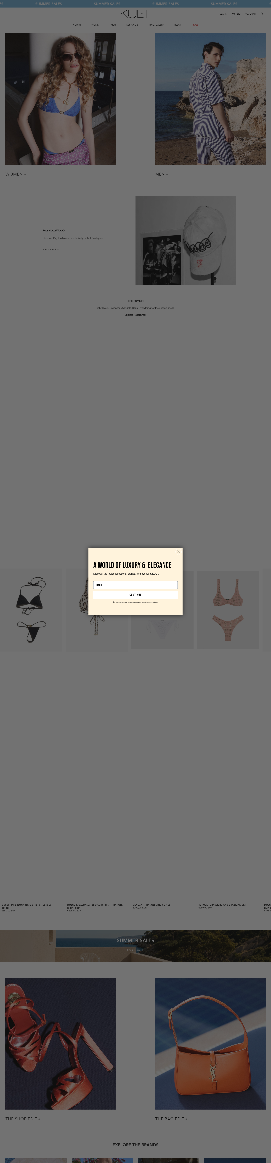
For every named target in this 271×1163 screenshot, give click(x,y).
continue (135, 595)
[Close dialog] (178, 552)
